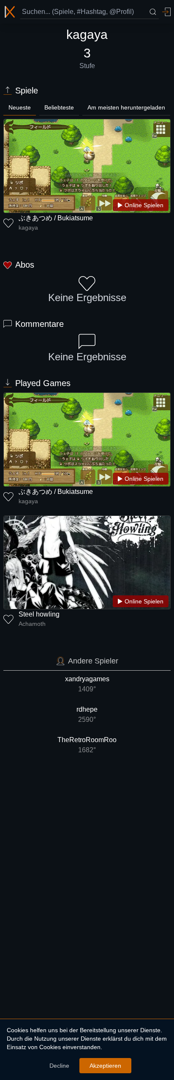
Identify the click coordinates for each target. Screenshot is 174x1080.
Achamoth (32, 623)
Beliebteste (59, 107)
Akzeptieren (105, 1065)
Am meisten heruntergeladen (126, 107)
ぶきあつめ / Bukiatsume (56, 218)
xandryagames (87, 684)
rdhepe (87, 714)
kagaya (28, 227)
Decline (59, 1065)
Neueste (19, 107)
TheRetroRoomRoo (87, 745)
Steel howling (39, 614)
